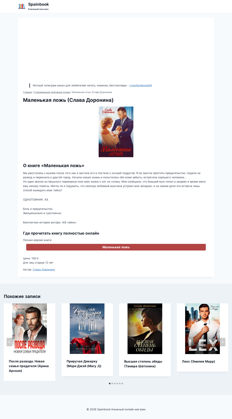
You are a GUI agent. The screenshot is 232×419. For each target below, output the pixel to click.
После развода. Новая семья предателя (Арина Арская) (29, 366)
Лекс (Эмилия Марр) (198, 361)
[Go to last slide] (9, 342)
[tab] (109, 383)
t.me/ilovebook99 (141, 85)
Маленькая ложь (116, 247)
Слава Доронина (44, 269)
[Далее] (222, 342)
